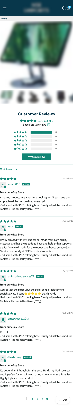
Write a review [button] (36, 156)
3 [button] (37, 398)
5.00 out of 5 (45, 121)
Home (4, 18)
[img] (8, 179)
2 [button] (32, 398)
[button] (20, 132)
